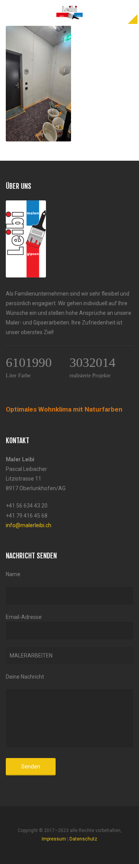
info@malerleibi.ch (28, 525)
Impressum (54, 839)
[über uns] (26, 205)
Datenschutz (83, 839)
